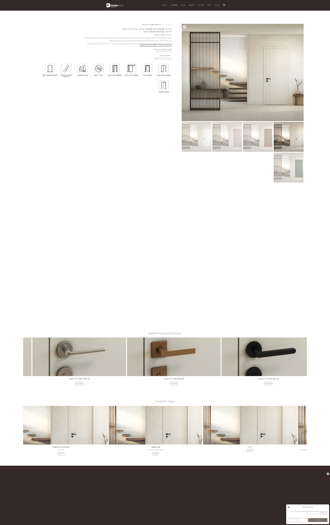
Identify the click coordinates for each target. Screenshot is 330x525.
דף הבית (217, 5)
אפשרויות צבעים (165, 55)
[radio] (170, 58)
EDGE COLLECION (154, 31)
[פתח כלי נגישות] (328, 474)
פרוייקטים (192, 5)
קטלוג (202, 5)
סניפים (183, 5)
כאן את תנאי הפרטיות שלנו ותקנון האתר (315, 514)
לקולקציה (256, 453)
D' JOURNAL (174, 5)
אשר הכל (318, 520)
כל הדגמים (164, 24)
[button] (289, 507)
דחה (297, 520)
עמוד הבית (169, 24)
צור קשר (164, 5)
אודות (209, 5)
